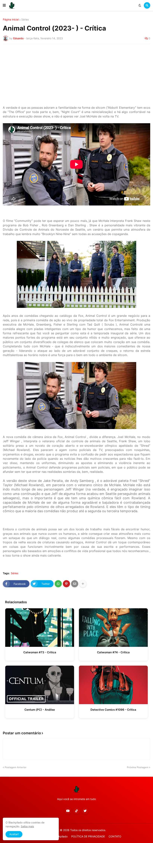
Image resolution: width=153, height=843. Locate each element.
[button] (4, 5)
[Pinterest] (66, 583)
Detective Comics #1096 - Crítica (113, 709)
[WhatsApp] (58, 583)
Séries (25, 19)
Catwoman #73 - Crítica (39, 652)
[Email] (74, 583)
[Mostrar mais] (82, 583)
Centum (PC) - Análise (39, 709)
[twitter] (85, 810)
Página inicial (11, 19)
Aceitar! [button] (14, 834)
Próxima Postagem (137, 767)
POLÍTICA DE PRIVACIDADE (88, 836)
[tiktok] (76, 810)
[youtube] (68, 810)
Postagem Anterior (15, 767)
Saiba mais (27, 826)
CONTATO (115, 836)
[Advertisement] (76, 75)
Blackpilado (60, 836)
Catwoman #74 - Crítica (113, 652)
